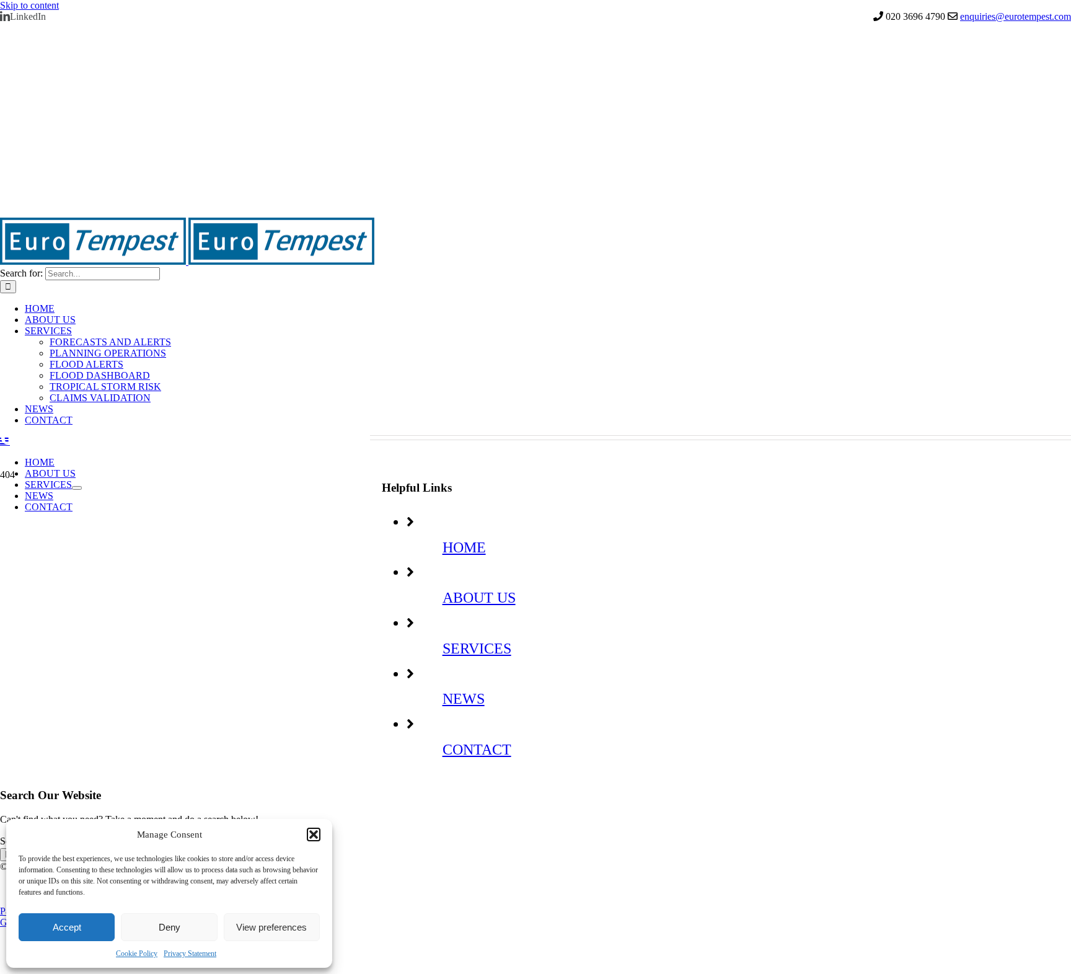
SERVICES (477, 648)
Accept (67, 927)
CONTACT (477, 750)
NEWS (464, 699)
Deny (169, 927)
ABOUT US (479, 598)
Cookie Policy (136, 953)
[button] (313, 834)
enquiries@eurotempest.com (1015, 16)
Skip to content (29, 5)
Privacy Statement (190, 953)
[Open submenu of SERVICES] (77, 488)
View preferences (271, 927)
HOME (464, 547)
